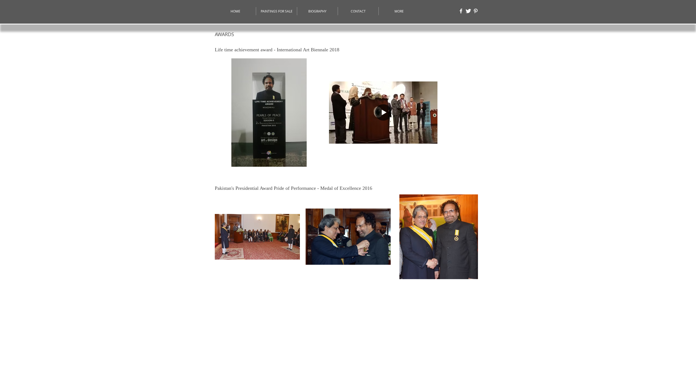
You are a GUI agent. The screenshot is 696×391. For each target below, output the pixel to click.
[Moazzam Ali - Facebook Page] (461, 11)
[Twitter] (468, 11)
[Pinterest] (476, 11)
